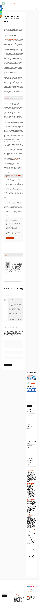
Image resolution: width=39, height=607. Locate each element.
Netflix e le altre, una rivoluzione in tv (6, 247)
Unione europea (30, 464)
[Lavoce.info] (9, 3)
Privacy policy (16, 595)
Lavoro (29, 443)
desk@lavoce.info (17, 589)
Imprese (29, 432)
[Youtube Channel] (34, 586)
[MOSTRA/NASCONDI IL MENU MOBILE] (2, 8)
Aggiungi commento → (19, 295)
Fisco (29, 424)
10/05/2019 (12, 319)
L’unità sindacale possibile (8, 288)
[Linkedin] (1, 10)
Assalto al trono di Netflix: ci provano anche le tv (11, 18)
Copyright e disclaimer (17, 594)
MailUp (28, 596)
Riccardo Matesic (12, 299)
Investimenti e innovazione (32, 441)
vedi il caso (16, 159)
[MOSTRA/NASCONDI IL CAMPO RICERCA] (36, 8)
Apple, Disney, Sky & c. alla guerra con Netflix (19, 247)
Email (15, 350)
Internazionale (30, 439)
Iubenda (28, 597)
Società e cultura (30, 458)
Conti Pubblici (30, 415)
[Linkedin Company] (32, 586)
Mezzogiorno (30, 445)
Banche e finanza (30, 411)
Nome (5, 350)
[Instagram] (31, 586)
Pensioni (29, 449)
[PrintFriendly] (1, 14)
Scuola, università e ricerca (32, 456)
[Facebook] (1, 6)
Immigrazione (30, 430)
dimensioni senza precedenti (11, 39)
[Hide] (0, 17)
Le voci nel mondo (29, 591)
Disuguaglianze (30, 417)
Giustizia (29, 428)
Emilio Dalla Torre (29, 598)
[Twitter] (1, 8)
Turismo (29, 462)
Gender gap (30, 426)
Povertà (29, 451)
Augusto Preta (8, 259)
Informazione (30, 434)
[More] (1, 16)
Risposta (20, 319)
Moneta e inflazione (31, 447)
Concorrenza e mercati (31, 413)
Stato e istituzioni (30, 460)
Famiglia (29, 422)
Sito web (5, 355)
